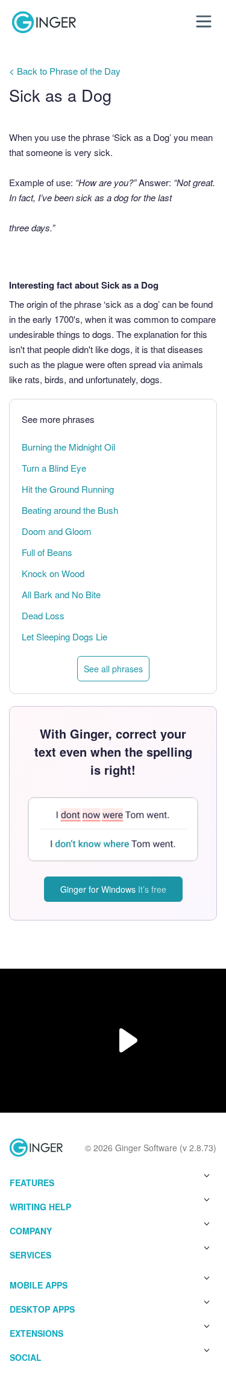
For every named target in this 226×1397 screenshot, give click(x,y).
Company (31, 1231)
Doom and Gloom (57, 531)
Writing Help (40, 1207)
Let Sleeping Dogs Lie (64, 636)
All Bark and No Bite (61, 594)
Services (30, 1255)
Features (32, 1183)
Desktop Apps (42, 1309)
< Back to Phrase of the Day (65, 70)
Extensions (36, 1333)
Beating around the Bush (70, 510)
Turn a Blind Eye (54, 467)
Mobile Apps (38, 1285)
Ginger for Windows (113, 889)
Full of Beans (47, 552)
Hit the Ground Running (68, 489)
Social (26, 1357)
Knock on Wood (53, 573)
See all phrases (113, 669)
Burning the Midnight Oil (68, 446)
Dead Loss (43, 615)
